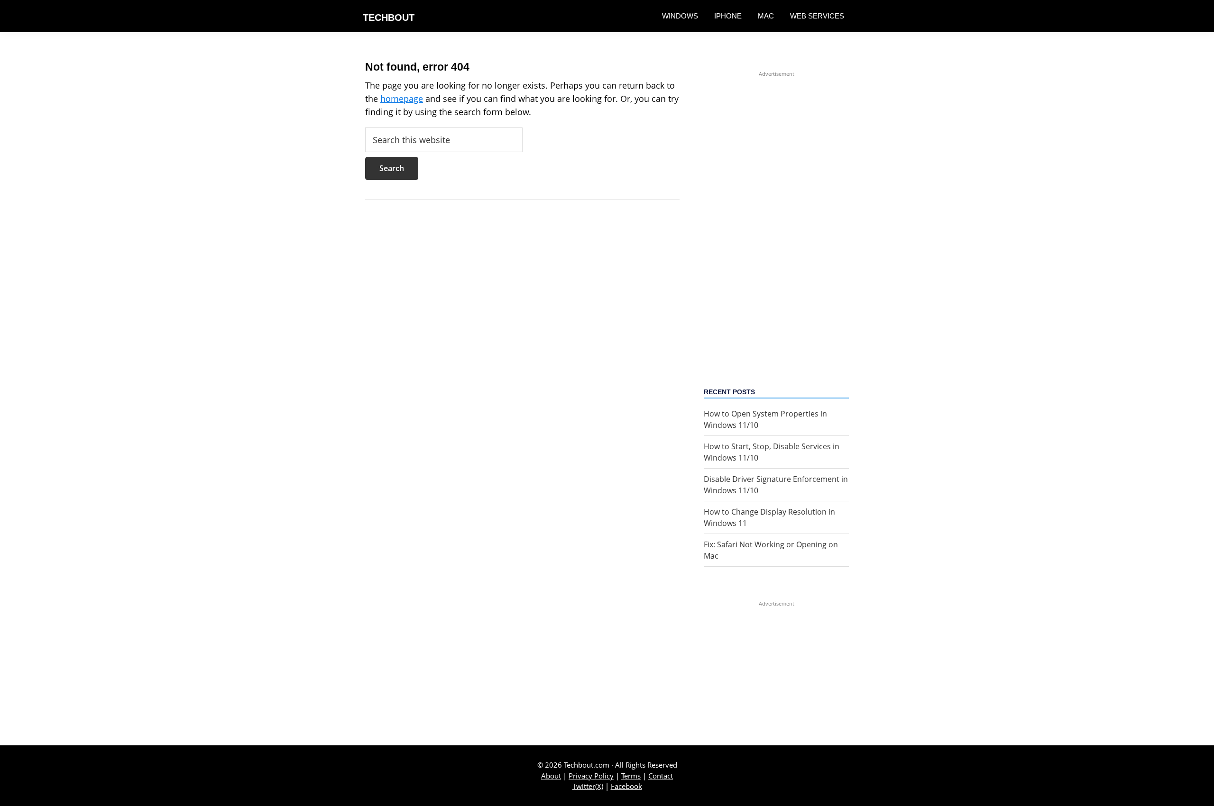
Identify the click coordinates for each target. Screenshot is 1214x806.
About (551, 775)
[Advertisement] (776, 220)
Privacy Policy (591, 775)
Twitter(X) (587, 786)
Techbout (388, 17)
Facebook (626, 786)
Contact (660, 775)
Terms (631, 775)
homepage (401, 98)
